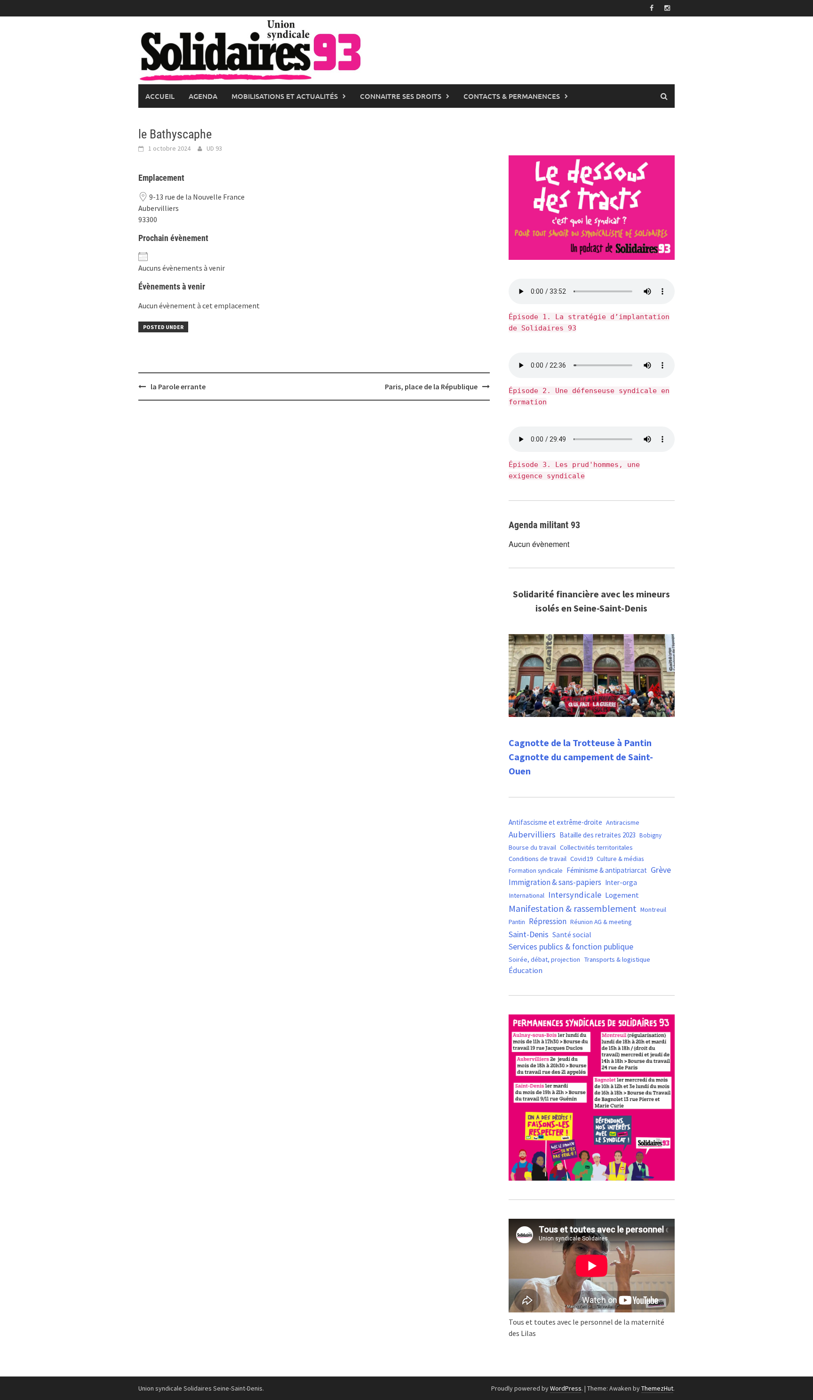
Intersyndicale (574, 894)
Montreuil (653, 909)
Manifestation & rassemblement (573, 908)
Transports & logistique (617, 959)
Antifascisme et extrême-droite (555, 822)
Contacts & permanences (511, 96)
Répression (547, 921)
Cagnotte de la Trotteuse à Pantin (580, 742)
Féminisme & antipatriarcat (606, 870)
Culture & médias (620, 858)
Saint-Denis (529, 934)
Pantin (517, 921)
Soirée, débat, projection (544, 959)
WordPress (566, 1388)
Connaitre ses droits (400, 96)
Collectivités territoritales (596, 847)
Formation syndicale (536, 870)
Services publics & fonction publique (571, 946)
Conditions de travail (537, 858)
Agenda (203, 96)
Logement (622, 895)
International (526, 895)
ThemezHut (657, 1388)
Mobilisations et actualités (284, 96)
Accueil (160, 96)
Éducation (525, 970)
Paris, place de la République (431, 386)
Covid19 (581, 858)
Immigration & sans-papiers (555, 882)
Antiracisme (622, 822)
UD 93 (214, 148)
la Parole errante (178, 386)
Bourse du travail (532, 847)
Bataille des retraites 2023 (597, 834)
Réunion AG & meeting (600, 922)
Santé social (571, 934)
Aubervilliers (532, 834)
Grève (661, 870)
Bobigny (650, 835)
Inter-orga (621, 882)
